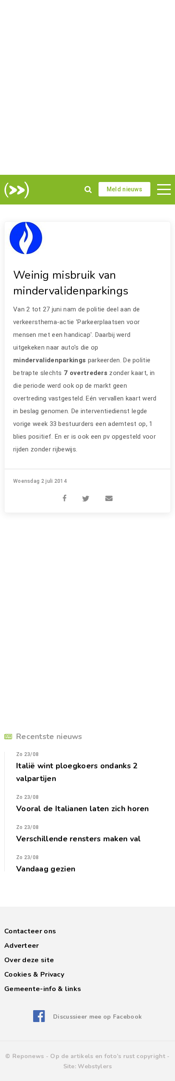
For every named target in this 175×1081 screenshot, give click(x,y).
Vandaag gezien (45, 869)
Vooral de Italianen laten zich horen (82, 809)
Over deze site (29, 960)
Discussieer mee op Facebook (97, 1017)
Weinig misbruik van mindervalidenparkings (70, 283)
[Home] (15, 190)
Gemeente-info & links (42, 989)
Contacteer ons (30, 931)
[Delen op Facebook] (64, 494)
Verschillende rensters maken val (78, 839)
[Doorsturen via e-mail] (109, 494)
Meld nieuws (124, 189)
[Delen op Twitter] (86, 494)
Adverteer (21, 945)
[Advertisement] (87, 87)
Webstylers (95, 1066)
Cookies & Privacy (34, 974)
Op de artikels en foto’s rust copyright (107, 1056)
